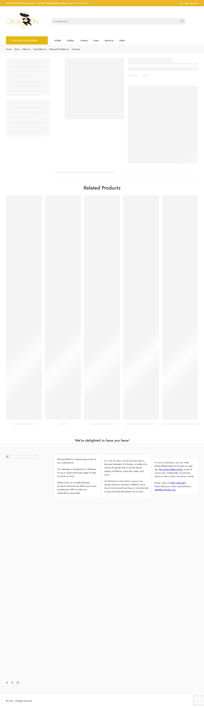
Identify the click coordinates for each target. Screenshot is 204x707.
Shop (17, 49)
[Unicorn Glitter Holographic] (141, 307)
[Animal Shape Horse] (102, 307)
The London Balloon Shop (53, 3)
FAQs (122, 40)
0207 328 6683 (178, 482)
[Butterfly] (63, 307)
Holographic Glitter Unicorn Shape (181, 424)
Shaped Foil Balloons (59, 49)
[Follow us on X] (7, 683)
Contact (84, 40)
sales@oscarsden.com (165, 489)
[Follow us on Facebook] (12, 682)
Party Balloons (39, 49)
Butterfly (63, 424)
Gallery (70, 40)
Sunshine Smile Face (24, 424)
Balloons (26, 49)
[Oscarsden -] (22, 21)
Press (96, 40)
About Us (109, 40)
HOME (58, 40)
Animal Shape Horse (102, 424)
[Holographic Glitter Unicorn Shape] (180, 307)
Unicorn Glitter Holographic (141, 424)
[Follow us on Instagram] (17, 682)
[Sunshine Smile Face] (24, 307)
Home (9, 49)
